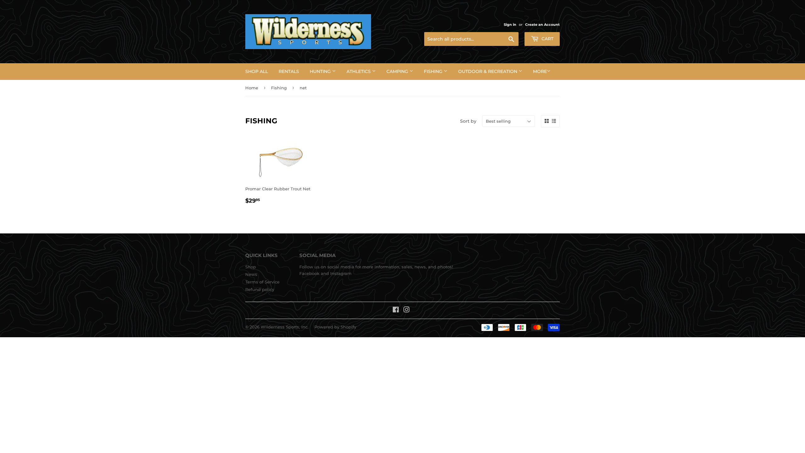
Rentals (289, 71)
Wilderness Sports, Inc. (284, 326)
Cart (546, 39)
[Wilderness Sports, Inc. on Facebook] (395, 310)
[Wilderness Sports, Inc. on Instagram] (406, 310)
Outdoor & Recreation (488, 71)
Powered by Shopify (335, 326)
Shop (250, 266)
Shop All (256, 71)
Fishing (434, 71)
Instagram (341, 273)
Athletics (359, 71)
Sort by (468, 121)
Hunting (321, 71)
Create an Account (542, 24)
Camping (397, 71)
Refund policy (259, 289)
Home (251, 87)
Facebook (309, 273)
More (540, 71)
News (251, 274)
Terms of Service (262, 281)
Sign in (510, 24)
